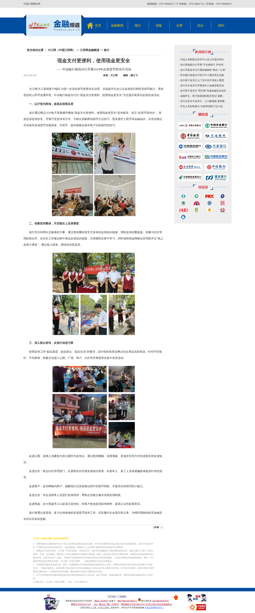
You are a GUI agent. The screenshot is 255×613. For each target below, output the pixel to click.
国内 (221, 25)
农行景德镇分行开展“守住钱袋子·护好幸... (203, 64)
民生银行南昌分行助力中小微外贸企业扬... (203, 75)
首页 (98, 25)
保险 (159, 25)
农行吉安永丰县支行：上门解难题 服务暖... (203, 101)
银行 (138, 25)
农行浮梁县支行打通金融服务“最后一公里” (203, 70)
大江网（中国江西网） (61, 50)
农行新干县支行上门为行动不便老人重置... (203, 80)
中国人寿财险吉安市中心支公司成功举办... (203, 59)
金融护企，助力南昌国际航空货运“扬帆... (202, 96)
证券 (179, 25)
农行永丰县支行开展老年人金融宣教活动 (202, 85)
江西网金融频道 (89, 50)
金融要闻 (117, 25)
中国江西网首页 (31, 4)
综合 (200, 25)
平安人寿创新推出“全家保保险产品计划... (202, 106)
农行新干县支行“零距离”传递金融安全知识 (203, 90)
